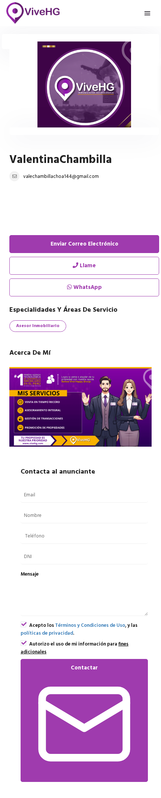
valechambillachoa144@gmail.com (61, 177)
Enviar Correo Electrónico (84, 244)
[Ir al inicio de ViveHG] (33, 13)
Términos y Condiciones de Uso (90, 625)
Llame (87, 265)
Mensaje (30, 574)
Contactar (84, 667)
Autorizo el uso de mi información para (74, 648)
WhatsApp (87, 287)
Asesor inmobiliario (38, 326)
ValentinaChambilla (60, 160)
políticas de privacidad (47, 633)
